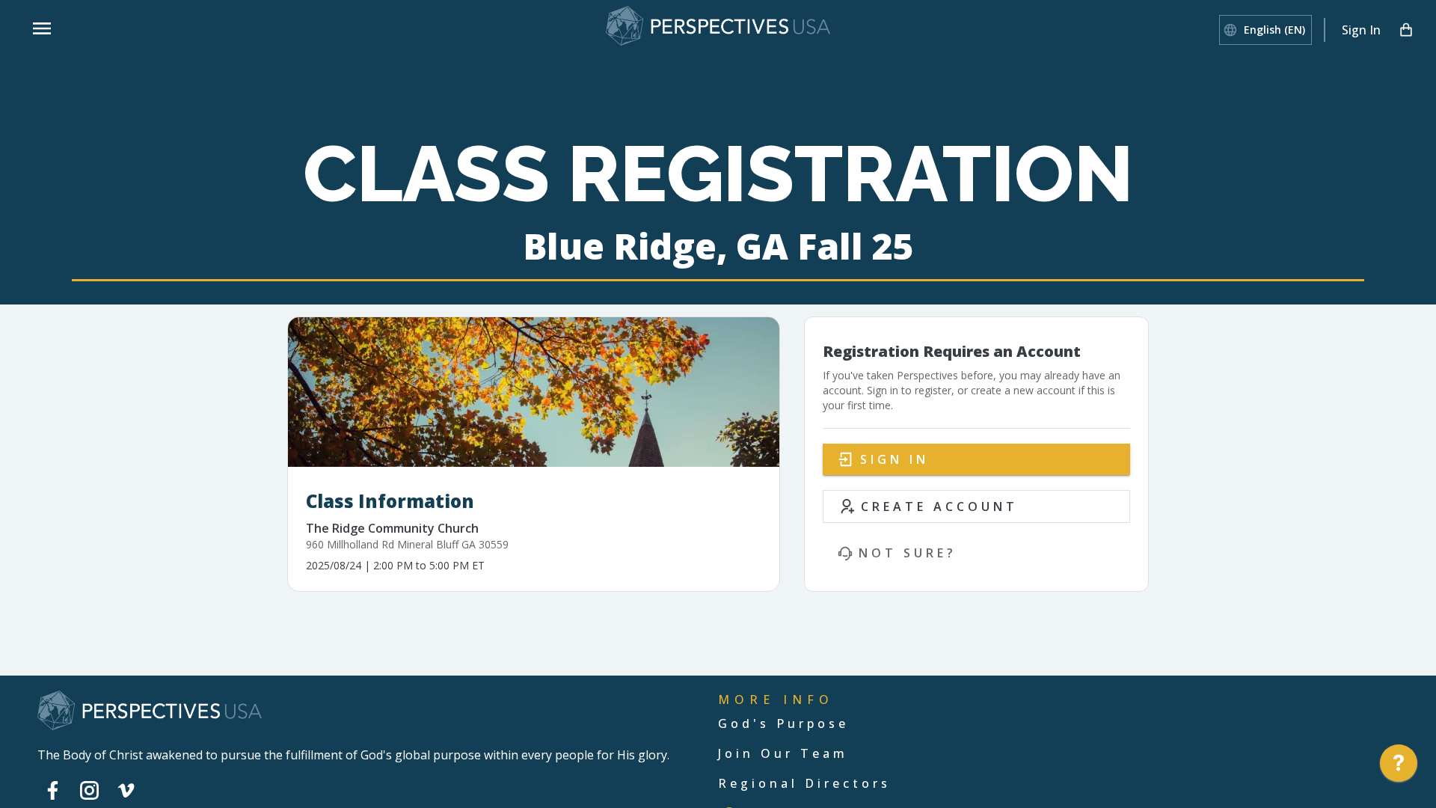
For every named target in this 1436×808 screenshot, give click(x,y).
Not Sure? (908, 553)
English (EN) (1274, 29)
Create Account (939, 506)
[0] (1406, 30)
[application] (1398, 767)
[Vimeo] (126, 790)
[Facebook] (52, 790)
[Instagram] (89, 790)
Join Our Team (783, 753)
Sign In (1361, 30)
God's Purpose (783, 723)
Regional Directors (804, 783)
